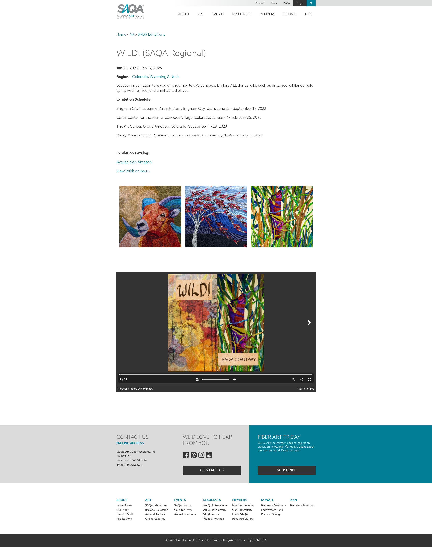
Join (308, 14)
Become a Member (302, 505)
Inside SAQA (240, 514)
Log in (300, 3)
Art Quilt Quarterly (214, 510)
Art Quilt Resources (215, 505)
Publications (124, 519)
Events (218, 14)
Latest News (124, 505)
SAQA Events (182, 505)
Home (121, 34)
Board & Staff (124, 514)
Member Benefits (243, 505)
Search (311, 3)
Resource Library (242, 519)
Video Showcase (213, 519)
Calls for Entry (183, 510)
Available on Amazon (134, 162)
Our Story (122, 510)
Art (200, 14)
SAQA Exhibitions (151, 34)
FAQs (287, 3)
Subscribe (286, 470)
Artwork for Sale (155, 514)
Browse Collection (156, 510)
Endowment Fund (272, 510)
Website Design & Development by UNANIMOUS (240, 540)
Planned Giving (270, 514)
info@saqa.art (133, 465)
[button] (150, 217)
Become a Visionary (273, 505)
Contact (260, 3)
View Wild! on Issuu (132, 171)
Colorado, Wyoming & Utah (155, 76)
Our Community (242, 510)
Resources (241, 14)
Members (267, 14)
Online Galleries (155, 519)
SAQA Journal (211, 514)
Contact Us (212, 470)
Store (274, 3)
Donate (290, 14)
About (184, 14)
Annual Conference (186, 514)
